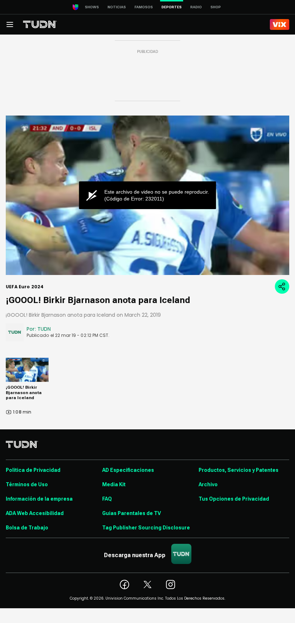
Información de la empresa (39, 499)
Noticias (117, 7)
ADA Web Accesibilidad (35, 513)
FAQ (107, 499)
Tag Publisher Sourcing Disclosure (146, 528)
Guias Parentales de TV (131, 513)
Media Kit (114, 484)
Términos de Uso (27, 484)
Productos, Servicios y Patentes (238, 470)
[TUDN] (40, 24)
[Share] (282, 286)
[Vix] (279, 24)
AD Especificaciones (128, 470)
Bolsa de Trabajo (27, 528)
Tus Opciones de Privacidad (234, 499)
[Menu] (9, 24)
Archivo (208, 484)
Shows (92, 7)
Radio (196, 7)
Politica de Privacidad (33, 470)
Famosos (144, 7)
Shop (215, 7)
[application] (147, 195)
